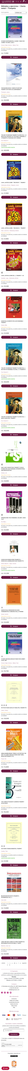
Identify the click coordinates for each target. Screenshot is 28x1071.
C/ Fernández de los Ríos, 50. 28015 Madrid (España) (14, 986)
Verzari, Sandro (4, 614)
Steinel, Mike (4, 325)
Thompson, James (5, 92)
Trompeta (12, 8)
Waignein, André (15, 185)
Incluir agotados (5, 12)
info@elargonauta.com (14, 989)
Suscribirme (14, 1034)
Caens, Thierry (4, 710)
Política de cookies (14, 1000)
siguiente (24, 963)
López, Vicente (12, 563)
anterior (3, 963)
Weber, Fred (15, 45)
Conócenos (14, 998)
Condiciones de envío (14, 1002)
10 (9, 965)
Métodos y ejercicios (9, 6)
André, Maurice (5, 563)
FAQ (14, 1007)
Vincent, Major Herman (6, 45)
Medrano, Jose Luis (5, 945)
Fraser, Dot (3, 758)
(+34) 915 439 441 (14, 988)
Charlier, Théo (4, 851)
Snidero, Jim (4, 473)
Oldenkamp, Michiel (6, 185)
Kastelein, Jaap (4, 278)
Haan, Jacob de (5, 230)
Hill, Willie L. (4, 521)
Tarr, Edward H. (4, 140)
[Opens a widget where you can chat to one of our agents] (5, 1068)
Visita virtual (14, 1005)
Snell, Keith (3, 900)
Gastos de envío (14, 1004)
